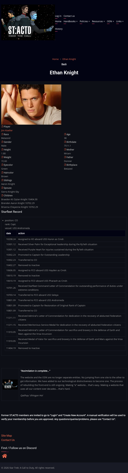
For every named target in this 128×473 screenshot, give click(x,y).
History (58, 28)
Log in (58, 15)
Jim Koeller (7, 130)
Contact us (69, 15)
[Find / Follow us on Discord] (4, 456)
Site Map (6, 435)
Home (58, 21)
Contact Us (8, 440)
